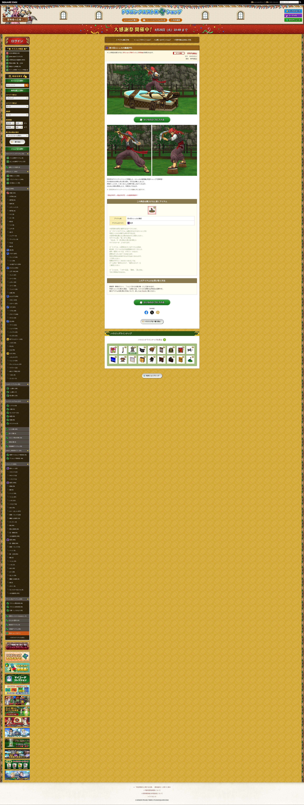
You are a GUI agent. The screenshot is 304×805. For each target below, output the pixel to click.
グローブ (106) (14, 314)
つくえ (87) (13, 497)
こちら (143, 291)
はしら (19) (13, 575)
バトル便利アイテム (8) (16, 158)
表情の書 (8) (12, 442)
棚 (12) (12, 557)
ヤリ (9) (12, 214)
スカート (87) (13, 303)
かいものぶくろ (293, 11)
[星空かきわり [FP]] (113, 360)
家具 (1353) (13, 482)
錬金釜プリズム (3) (14, 624)
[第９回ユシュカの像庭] (152, 210)
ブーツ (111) (13, 325)
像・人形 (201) (14, 554)
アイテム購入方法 (123, 40)
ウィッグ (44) (13, 257)
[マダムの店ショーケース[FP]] (181, 360)
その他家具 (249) (14, 536)
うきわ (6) (12, 375)
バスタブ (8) (13, 504)
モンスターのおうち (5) (16, 589)
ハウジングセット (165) (16, 179)
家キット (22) (13, 468)
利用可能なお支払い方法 (183, 40)
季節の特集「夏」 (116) (16, 63)
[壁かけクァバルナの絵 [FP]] (113, 350)
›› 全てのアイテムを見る (17, 637)
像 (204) (12, 525)
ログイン (17, 41)
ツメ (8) (12, 225)
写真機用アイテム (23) (15, 446)
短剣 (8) (12, 203)
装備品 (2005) (10, 188)
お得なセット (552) (11, 171)
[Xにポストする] (152, 312)
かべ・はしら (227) (15, 511)
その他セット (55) (15, 183)
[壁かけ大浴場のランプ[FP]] (142, 360)
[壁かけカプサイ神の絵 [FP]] (181, 350)
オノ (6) (12, 218)
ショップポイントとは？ (143, 40)
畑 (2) (11, 582)
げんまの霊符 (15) (14, 620)
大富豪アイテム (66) (15, 629)
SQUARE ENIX (10, 2)
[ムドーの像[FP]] (171, 350)
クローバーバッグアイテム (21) (15, 153)
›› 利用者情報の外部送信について (152, 793)
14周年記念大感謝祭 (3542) (17, 60)
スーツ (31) (13, 278)
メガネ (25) (13, 343)
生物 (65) (12, 420)
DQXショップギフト (15, 633)
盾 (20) (12, 250)
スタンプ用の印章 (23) (15, 437)
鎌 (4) (11, 246)
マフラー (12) (13, 367)
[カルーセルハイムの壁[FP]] (132, 360)
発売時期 (9, 120)
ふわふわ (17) (13, 357)
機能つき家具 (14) (15, 518)
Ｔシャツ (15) (13, 289)
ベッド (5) (12, 550)
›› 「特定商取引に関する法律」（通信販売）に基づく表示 (152, 787)
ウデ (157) (13, 307)
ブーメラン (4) (14, 239)
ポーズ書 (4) (12, 433)
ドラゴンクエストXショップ (152, 12)
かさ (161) (13, 353)
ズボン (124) (13, 300)
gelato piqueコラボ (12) (16, 56)
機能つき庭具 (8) (14, 579)
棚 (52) (12, 490)
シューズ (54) (13, 328)
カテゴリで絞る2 (11, 103)
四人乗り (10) (13, 395)
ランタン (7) (13, 378)
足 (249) (12, 321)
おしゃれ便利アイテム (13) (17, 161)
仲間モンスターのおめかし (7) (17, 616)
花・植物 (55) (13, 532)
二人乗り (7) (13, 392)
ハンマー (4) (13, 235)
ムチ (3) (12, 228)
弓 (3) (11, 243)
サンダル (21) (13, 335)
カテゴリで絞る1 (11, 95)
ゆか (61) (12, 507)
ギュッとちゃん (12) (15, 364)
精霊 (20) (12, 416)
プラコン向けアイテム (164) (14, 599)
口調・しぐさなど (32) (16, 610)
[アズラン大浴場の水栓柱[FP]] (123, 350)
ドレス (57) (13, 275)
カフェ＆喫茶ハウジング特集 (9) (18, 70)
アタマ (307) (13, 253)
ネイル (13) (13, 318)
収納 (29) (12, 486)
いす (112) (13, 500)
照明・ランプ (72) (15, 547)
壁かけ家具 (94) (14, 529)
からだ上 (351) (14, 268)
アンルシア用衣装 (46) (16, 458)
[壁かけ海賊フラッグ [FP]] (142, 350)
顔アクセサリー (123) (16, 339)
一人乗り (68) (13, 388)
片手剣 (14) (13, 196)
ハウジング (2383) (11, 464)
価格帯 (8, 111)
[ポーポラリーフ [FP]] (190, 360)
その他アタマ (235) (15, 264)
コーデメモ (293, 15)
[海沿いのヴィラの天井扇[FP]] (190, 350)
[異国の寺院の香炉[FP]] (171, 360)
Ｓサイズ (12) (13, 472)
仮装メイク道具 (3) (14, 167)
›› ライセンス (152, 796)
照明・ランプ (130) (15, 514)
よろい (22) (13, 282)
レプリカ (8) (13, 405)
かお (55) (12, 350)
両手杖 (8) (12, 210)
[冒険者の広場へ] (15, 19)
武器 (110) (13, 193)
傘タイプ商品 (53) (15, 371)
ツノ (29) (12, 260)
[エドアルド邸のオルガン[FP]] (161, 360)
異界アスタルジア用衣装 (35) (18, 455)
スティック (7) (14, 207)
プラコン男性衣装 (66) (16, 603)
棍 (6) (11, 221)
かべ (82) (12, 572)
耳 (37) (12, 346)
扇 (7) (11, 232)
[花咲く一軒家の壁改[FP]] (161, 350)
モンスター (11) (14, 412)
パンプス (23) (13, 332)
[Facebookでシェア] (146, 312)
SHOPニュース (293, 20)
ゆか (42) (12, 568)
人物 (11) (12, 409)
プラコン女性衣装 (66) (16, 607)
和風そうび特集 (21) (15, 66)
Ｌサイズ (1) (13, 479)
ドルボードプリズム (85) (13, 384)
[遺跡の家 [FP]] (132, 350)
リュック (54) (13, 360)
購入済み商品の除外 (12, 132)
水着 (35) (12, 293)
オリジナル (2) (14, 423)
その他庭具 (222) (14, 593)
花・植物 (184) (14, 543)
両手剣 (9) (12, 200)
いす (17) (12, 564)
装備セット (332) (14, 176)
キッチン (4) (13, 522)
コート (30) (13, 285)
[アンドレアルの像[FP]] (123, 360)
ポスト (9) (12, 586)
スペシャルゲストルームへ (17, 646)
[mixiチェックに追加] (158, 312)
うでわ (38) (13, 310)
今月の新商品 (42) (14, 53)
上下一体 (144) (14, 271)
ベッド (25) (13, 493)
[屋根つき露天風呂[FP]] (152, 350)
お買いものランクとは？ (163, 40)
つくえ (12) (13, 561)
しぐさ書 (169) (13, 429)
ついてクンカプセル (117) (13, 401)
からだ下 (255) (14, 296)
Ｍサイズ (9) (13, 475)
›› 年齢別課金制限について (152, 790)
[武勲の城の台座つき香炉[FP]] (152, 360)
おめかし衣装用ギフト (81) (13, 450)
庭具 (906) (13, 539)
